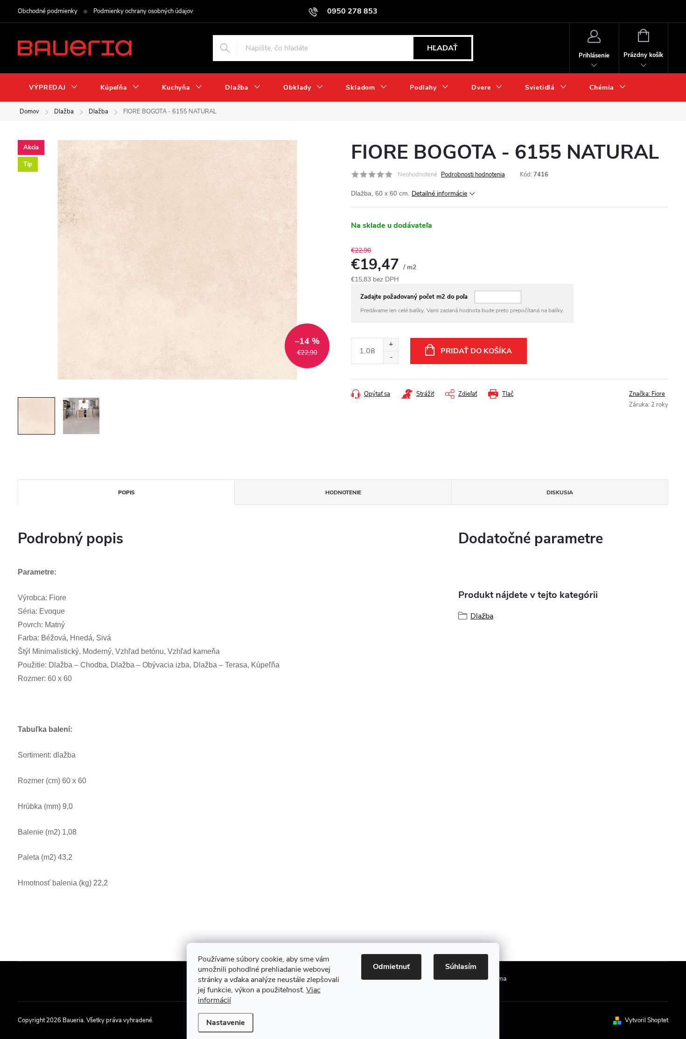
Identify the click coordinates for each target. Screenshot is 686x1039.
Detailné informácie (439, 193)
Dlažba (481, 616)
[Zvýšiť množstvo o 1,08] (391, 344)
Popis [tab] (126, 492)
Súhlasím (460, 967)
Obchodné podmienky (47, 11)
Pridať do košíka (476, 351)
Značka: (647, 394)
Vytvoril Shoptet (646, 1020)
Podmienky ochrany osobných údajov (143, 11)
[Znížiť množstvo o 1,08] (391, 357)
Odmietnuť (391, 967)
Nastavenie (225, 1023)
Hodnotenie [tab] (343, 492)
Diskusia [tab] (559, 492)
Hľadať (442, 48)
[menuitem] (53, 87)
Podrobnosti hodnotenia (473, 174)
